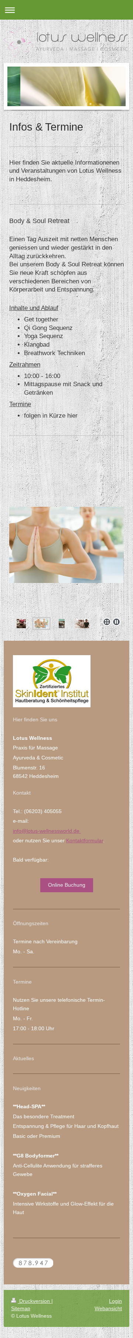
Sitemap (20, 1308)
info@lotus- (26, 831)
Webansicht (108, 1308)
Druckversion (34, 1301)
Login (115, 1301)
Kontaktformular (84, 840)
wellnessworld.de (60, 831)
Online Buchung (66, 885)
